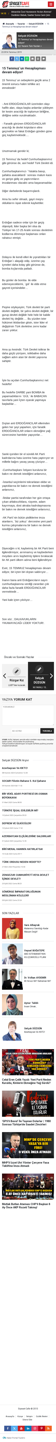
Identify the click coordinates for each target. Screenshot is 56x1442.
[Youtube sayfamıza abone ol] (21, 1428)
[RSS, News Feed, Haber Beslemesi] (48, 1428)
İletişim (29, 1416)
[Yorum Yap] (43, 59)
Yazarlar (21, 24)
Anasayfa (9, 24)
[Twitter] (17, 59)
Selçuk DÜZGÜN (36, 24)
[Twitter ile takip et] (14, 1428)
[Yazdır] (38, 59)
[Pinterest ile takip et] (41, 1428)
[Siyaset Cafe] (15, 4)
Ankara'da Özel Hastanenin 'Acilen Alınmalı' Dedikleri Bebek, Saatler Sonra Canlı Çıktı (31, 13)
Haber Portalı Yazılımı (16, 1438)
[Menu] (51, 4)
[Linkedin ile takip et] (28, 1428)
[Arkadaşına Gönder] (32, 59)
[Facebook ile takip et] (7, 1428)
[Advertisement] (28, 1247)
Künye (20, 1416)
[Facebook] (12, 59)
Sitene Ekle (27, 1420)
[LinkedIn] (22, 59)
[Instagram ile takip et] (34, 1428)
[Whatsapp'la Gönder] (27, 59)
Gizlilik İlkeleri (42, 1416)
